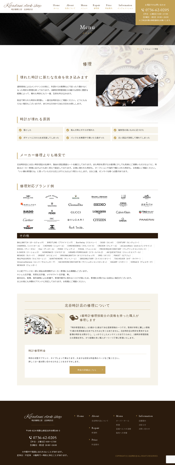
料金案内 (95, 445)
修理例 (94, 433)
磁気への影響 (121, 433)
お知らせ (142, 425)
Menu (84, 6)
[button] (87, 370)
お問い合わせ (144, 429)
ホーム (139, 49)
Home (56, 6)
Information (125, 6)
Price (108, 6)
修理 (118, 425)
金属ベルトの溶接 (123, 429)
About (70, 6)
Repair (96, 6)
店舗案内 (142, 421)
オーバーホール (122, 421)
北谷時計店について (100, 421)
